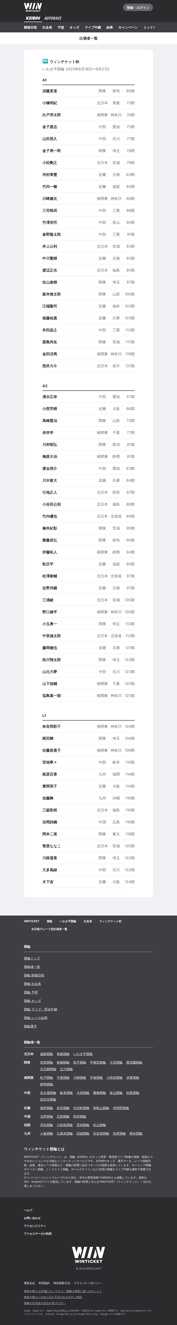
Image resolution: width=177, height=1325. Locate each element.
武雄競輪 (83, 1133)
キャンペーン (128, 27)
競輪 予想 (31, 992)
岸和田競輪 (121, 1108)
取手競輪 (79, 1062)
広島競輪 (63, 1116)
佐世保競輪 (101, 1133)
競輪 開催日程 (34, 975)
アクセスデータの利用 (38, 1233)
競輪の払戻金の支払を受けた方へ (44, 1303)
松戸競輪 (46, 1077)
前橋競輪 (63, 1062)
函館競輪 (46, 1054)
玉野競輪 (46, 1116)
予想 (61, 27)
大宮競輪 (116, 1062)
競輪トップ (32, 958)
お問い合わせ (32, 1218)
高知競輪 (83, 1125)
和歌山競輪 (101, 1108)
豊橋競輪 (99, 1093)
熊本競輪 (136, 1133)
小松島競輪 (65, 1125)
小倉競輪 (46, 1133)
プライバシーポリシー (87, 1283)
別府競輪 (119, 1133)
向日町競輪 (81, 1108)
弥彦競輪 (46, 1062)
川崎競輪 (79, 1077)
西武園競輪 (134, 1062)
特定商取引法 (61, 1283)
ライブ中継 (93, 27)
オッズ (74, 27)
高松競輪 (46, 1125)
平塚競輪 (96, 1077)
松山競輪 (99, 1125)
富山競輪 (116, 1093)
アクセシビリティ (35, 1226)
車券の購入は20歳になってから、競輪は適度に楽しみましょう (63, 1291)
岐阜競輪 (66, 1093)
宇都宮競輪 (98, 1062)
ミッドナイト (153, 27)
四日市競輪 (48, 1099)
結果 (109, 27)
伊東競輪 (132, 1077)
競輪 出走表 (32, 984)
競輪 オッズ (32, 1001)
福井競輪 (46, 1108)
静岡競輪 (46, 1084)
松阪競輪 (132, 1093)
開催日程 (30, 27)
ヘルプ (28, 1210)
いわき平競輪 (83, 1054)
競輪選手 (30, 1026)
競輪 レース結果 (35, 1018)
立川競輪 (66, 1069)
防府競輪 (79, 1116)
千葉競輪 (63, 1077)
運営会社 (29, 1283)
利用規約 (44, 1283)
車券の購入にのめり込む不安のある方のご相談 (53, 1297)
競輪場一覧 (32, 967)
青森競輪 (63, 1054)
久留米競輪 (65, 1133)
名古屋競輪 (48, 1093)
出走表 (47, 27)
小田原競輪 (114, 1077)
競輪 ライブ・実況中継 (40, 1009)
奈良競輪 (63, 1108)
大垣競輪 (83, 1093)
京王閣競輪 (48, 1069)
